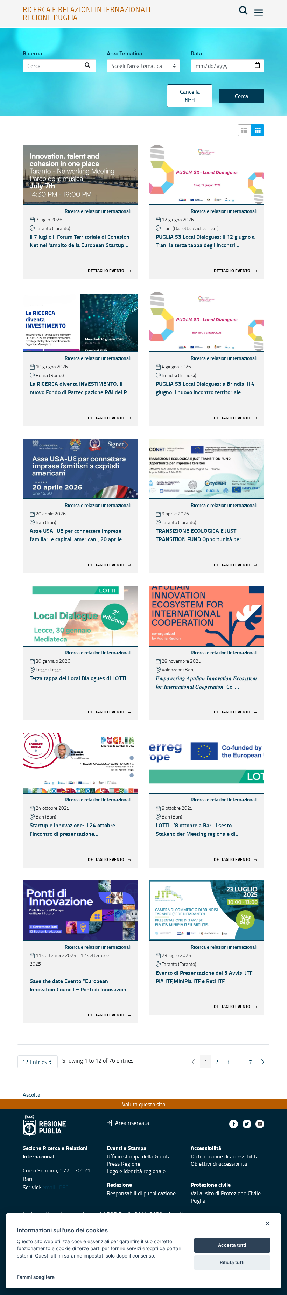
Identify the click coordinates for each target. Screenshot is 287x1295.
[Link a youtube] (259, 1124)
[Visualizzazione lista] (244, 130)
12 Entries (40, 1063)
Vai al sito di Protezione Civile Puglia (226, 1196)
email (48, 1187)
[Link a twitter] (247, 1124)
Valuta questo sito (143, 1104)
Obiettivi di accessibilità (219, 1164)
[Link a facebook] (233, 1124)
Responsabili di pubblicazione (141, 1193)
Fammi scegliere (36, 1277)
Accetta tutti (232, 1245)
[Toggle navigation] (256, 12)
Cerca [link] (241, 96)
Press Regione (123, 1164)
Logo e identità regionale (136, 1171)
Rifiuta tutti (232, 1262)
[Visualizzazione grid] (257, 130)
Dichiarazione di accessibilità (225, 1156)
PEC (64, 1187)
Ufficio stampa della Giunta (139, 1156)
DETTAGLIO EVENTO (106, 271)
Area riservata (132, 1123)
